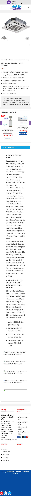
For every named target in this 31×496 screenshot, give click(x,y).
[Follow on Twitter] (25, 437)
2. (6, 280)
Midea (21, 291)
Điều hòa (9, 291)
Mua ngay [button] (8, 138)
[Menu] (2, 7)
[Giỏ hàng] (29, 7)
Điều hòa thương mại (23, 60)
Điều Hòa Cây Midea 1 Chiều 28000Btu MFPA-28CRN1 (8, 131)
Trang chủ (4, 60)
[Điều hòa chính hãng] (15, 7)
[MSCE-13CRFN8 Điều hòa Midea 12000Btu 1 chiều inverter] (23, 120)
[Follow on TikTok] (23, 437)
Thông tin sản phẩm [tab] (8, 147)
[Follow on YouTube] (27, 437)
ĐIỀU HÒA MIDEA (12, 60)
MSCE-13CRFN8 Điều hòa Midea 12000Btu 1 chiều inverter (23, 128)
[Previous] (3, 25)
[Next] (27, 25)
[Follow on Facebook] (18, 437)
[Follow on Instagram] (20, 437)
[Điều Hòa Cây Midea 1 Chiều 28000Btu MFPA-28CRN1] (8, 121)
